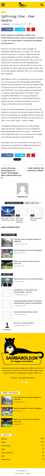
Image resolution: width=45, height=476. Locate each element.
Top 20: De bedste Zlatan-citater (26, 312)
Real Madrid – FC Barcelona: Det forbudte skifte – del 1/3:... (25, 291)
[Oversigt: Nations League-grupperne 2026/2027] (7, 242)
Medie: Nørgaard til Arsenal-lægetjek (28, 250)
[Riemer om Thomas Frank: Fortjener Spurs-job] (7, 264)
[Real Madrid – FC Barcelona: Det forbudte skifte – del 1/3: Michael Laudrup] (7, 293)
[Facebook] (18, 382)
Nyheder (4, 439)
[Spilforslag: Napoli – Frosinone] (37, 211)
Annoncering (19, 473)
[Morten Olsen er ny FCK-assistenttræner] (7, 282)
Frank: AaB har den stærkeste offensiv (35, 169)
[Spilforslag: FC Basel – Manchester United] (8, 211)
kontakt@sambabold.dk (26, 378)
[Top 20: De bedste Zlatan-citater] (7, 315)
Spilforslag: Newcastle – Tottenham (20, 220)
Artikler (3, 442)
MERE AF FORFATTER (32, 203)
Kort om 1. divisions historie (24, 323)
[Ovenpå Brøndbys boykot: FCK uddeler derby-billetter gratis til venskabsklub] (7, 304)
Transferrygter (5, 446)
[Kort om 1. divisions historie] (7, 326)
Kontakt (28, 473)
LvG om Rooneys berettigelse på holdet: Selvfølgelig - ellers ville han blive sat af (11, 173)
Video (3, 449)
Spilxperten (6, 24)
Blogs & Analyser (7, 452)
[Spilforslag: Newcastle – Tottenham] (22, 211)
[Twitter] (26, 382)
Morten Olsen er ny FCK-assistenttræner (28, 279)
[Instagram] (22, 382)
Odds (3, 12)
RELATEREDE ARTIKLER (14, 203)
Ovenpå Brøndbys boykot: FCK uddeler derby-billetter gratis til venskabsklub (28, 302)
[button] (41, 4)
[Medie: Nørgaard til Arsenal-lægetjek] (7, 253)
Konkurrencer (5, 459)
